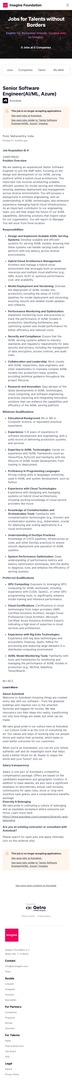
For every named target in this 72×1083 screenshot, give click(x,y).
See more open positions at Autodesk (36, 885)
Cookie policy (44, 916)
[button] (5, 5)
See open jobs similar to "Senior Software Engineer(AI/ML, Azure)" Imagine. (34, 122)
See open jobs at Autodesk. (26, 115)
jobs (10, 70)
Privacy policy (28, 916)
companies (25, 70)
